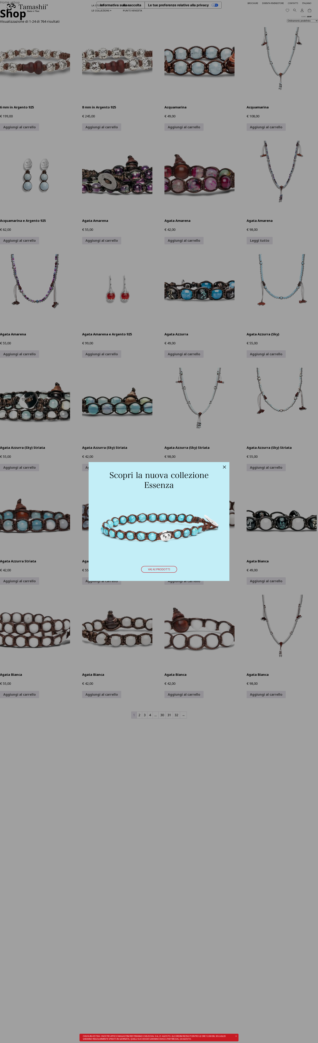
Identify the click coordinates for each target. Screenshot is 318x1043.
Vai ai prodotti (159, 569)
